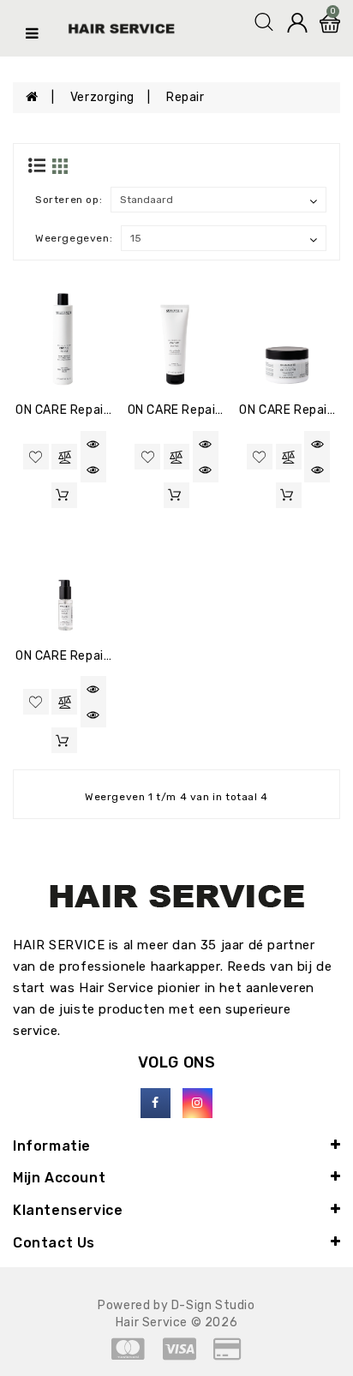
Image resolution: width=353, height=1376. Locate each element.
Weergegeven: (73, 238)
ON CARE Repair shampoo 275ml (112, 410)
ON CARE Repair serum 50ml (100, 656)
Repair (185, 97)
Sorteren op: (68, 200)
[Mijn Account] (297, 22)
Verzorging (102, 97)
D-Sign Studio (213, 1305)
